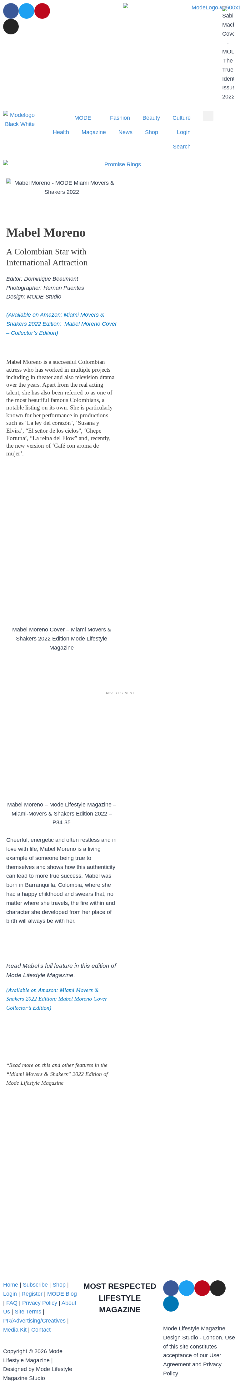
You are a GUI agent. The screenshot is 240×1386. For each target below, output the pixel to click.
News (125, 132)
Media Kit (15, 1330)
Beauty (151, 118)
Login (184, 132)
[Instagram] (11, 26)
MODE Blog (62, 1294)
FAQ (12, 1303)
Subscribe (35, 1285)
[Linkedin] (171, 1304)
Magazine (94, 132)
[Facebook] (11, 11)
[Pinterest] (42, 11)
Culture (181, 118)
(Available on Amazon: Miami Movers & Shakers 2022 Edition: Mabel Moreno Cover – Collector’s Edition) (59, 999)
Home (10, 1285)
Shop (151, 132)
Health (61, 132)
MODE (82, 118)
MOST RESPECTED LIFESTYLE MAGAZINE (119, 1298)
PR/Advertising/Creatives (34, 1321)
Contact (41, 1330)
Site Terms (29, 1311)
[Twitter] (26, 11)
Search (182, 146)
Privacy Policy (39, 1303)
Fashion (120, 118)
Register (32, 1294)
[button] (208, 116)
